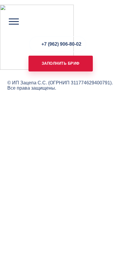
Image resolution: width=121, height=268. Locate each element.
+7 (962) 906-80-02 (61, 44)
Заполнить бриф (61, 63)
